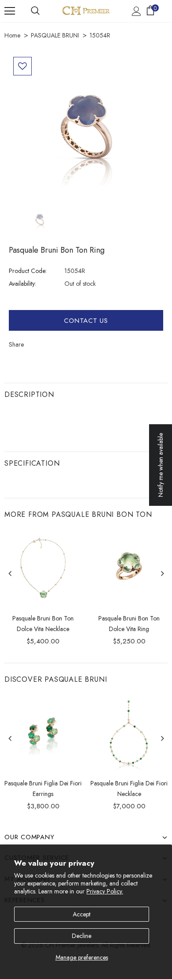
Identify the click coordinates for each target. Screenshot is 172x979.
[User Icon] (136, 11)
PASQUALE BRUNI (55, 35)
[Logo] (86, 10)
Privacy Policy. (104, 891)
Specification (32, 463)
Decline (81, 935)
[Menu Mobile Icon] (9, 11)
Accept (81, 914)
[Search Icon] (35, 11)
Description (29, 394)
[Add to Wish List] (22, 66)
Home (12, 35)
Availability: (22, 283)
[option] (86, 129)
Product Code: (28, 270)
